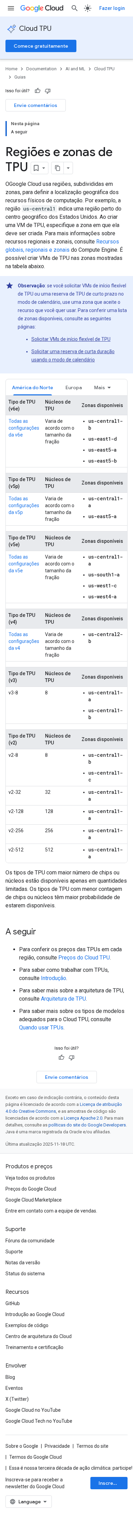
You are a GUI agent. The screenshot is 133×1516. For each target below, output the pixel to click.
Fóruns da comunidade (30, 1240)
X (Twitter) (17, 1399)
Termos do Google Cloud (35, 1457)
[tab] (32, 387)
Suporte (14, 1251)
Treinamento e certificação (34, 1347)
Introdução (53, 978)
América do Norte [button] (32, 387)
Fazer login (112, 8)
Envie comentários (35, 105)
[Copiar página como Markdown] (57, 168)
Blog (10, 1377)
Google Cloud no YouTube (33, 1410)
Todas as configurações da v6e (24, 428)
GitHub (12, 1303)
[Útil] (37, 91)
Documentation (41, 68)
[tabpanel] (66, 629)
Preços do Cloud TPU (84, 957)
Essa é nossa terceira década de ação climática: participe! (70, 1468)
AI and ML (75, 68)
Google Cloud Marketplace (33, 1200)
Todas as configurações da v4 (24, 641)
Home (11, 68)
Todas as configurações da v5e (24, 563)
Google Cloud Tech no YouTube (38, 1421)
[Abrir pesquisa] (75, 8)
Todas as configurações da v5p (24, 505)
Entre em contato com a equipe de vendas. (51, 1211)
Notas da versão (22, 1262)
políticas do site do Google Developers (87, 1124)
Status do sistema (25, 1273)
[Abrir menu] (11, 8)
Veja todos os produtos (30, 1178)
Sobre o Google (21, 1446)
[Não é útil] (48, 91)
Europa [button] (73, 387)
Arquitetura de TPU (63, 998)
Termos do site (92, 1446)
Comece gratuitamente (41, 46)
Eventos (14, 1388)
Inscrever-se (113, 1483)
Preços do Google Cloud (30, 1189)
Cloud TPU (35, 28)
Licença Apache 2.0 (83, 1118)
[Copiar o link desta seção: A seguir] (43, 932)
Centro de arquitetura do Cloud (38, 1336)
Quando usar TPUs (41, 1027)
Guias (20, 77)
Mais (99, 387)
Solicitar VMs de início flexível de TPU (70, 339)
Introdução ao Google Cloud (34, 1314)
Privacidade (57, 1446)
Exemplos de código (26, 1325)
